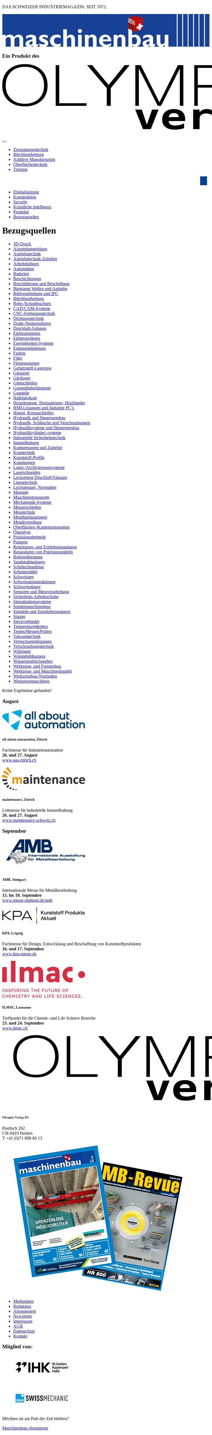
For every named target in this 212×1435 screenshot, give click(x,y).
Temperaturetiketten (30, 626)
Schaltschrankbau (28, 566)
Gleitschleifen (25, 383)
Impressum (22, 1321)
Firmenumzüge (26, 363)
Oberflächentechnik (30, 164)
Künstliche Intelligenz (32, 207)
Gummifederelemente (32, 388)
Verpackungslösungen (32, 641)
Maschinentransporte (31, 497)
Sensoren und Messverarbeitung (41, 591)
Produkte (21, 211)
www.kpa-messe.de (19, 953)
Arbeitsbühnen (26, 263)
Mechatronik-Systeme (32, 502)
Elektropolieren (26, 338)
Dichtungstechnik (28, 318)
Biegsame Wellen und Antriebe (40, 288)
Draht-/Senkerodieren (32, 323)
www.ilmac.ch (15, 1028)
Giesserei (21, 373)
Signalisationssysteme (32, 601)
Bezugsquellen (26, 216)
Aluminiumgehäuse (30, 248)
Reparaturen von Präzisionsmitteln (43, 552)
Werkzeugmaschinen (31, 681)
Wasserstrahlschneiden (32, 661)
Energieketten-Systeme (33, 343)
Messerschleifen (27, 507)
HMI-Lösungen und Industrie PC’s (43, 407)
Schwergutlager (27, 586)
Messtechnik (24, 512)
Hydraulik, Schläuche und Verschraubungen (51, 422)
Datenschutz (24, 1331)
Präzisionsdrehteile (29, 537)
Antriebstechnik (27, 253)
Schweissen (23, 576)
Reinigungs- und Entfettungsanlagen (45, 547)
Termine (20, 169)
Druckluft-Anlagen (29, 328)
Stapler (19, 616)
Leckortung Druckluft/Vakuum (40, 477)
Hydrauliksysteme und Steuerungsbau (46, 427)
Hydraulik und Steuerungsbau (39, 417)
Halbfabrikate (25, 398)
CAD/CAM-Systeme (31, 308)
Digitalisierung (26, 192)
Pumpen (20, 542)
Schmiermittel (25, 571)
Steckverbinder (26, 621)
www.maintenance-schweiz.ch (28, 820)
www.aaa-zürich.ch (19, 760)
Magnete (20, 492)
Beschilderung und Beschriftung (41, 283)
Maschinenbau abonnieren (25, 1428)
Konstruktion (24, 197)
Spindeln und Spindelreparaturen (41, 611)
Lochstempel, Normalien (34, 487)
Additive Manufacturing (34, 159)
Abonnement (24, 1311)
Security (20, 202)
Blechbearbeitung (28, 154)
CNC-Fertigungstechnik (34, 313)
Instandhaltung (26, 442)
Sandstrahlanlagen (29, 561)
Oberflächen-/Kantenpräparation (41, 527)
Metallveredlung (27, 522)
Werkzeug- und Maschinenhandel (42, 671)
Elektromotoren (26, 333)
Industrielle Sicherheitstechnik (39, 437)
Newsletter (22, 1316)
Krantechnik (24, 452)
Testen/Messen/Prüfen (32, 631)
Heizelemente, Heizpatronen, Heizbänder (49, 402)
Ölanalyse (22, 532)
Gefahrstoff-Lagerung (32, 368)
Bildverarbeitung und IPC (35, 293)
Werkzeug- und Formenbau (37, 666)
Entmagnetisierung (29, 348)
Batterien (21, 273)
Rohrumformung (28, 557)
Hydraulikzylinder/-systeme (37, 432)
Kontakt (20, 1336)
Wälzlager (22, 651)
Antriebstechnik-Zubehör (35, 258)
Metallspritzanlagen (30, 517)
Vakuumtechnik (27, 636)
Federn (19, 353)
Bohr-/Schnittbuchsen (32, 303)
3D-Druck (22, 244)
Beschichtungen (27, 278)
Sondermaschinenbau (32, 606)
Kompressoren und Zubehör (37, 447)
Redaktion (22, 1306)
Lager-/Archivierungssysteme (39, 467)
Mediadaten (23, 1301)
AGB (18, 1326)
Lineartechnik (25, 482)
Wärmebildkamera (29, 656)
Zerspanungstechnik (30, 149)
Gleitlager (21, 378)
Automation (23, 268)
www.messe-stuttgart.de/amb (27, 900)
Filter (17, 358)
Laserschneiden (26, 472)
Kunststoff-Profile (28, 457)
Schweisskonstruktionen (34, 581)
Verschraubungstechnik (33, 646)
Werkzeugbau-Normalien (35, 676)
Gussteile (21, 393)
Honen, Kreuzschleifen (33, 412)
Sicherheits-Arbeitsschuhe (36, 596)
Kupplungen (24, 462)
